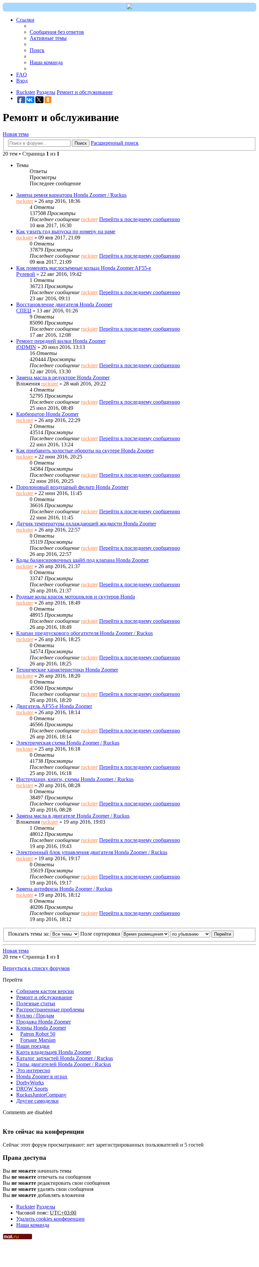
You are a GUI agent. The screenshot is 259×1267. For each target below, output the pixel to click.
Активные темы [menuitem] (48, 38)
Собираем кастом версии (45, 991)
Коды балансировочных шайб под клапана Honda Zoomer (82, 560)
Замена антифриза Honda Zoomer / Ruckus (64, 889)
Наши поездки (33, 1046)
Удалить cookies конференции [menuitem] (50, 1219)
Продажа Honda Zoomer (43, 1022)
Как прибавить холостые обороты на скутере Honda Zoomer (85, 450)
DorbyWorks (30, 1082)
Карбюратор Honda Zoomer (47, 414)
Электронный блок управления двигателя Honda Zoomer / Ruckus (91, 852)
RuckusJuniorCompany (41, 1095)
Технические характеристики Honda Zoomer (67, 670)
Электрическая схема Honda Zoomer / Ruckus (67, 743)
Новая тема (16, 134)
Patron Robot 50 (37, 1034)
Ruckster (25, 1207)
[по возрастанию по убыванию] (190, 934)
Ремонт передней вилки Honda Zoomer (61, 341)
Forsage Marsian (38, 1040)
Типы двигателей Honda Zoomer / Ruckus (63, 1064)
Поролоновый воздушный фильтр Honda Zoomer (72, 487)
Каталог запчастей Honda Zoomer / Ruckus (64, 1058)
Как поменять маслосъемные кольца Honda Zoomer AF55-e (83, 268)
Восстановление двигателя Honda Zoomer (64, 304)
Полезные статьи (35, 1003)
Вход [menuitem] (22, 81)
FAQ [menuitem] (21, 74)
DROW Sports (32, 1089)
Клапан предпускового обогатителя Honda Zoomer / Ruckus (84, 633)
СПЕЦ (23, 310)
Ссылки (25, 20)
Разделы (45, 1207)
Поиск (81, 143)
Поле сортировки (101, 934)
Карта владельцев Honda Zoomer (53, 1052)
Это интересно (33, 1070)
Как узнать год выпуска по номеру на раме (65, 231)
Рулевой (25, 274)
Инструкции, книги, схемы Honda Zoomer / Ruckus (75, 779)
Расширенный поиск (115, 143)
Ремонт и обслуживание (44, 997)
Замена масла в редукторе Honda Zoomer (63, 377)
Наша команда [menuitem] (46, 62)
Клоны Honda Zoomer (41, 1028)
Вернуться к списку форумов (36, 968)
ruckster (24, 201)
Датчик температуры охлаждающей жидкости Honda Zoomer (86, 523)
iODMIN (26, 347)
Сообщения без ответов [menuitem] (57, 32)
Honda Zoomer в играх (41, 1076)
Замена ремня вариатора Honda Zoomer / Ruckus (71, 195)
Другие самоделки (37, 1101)
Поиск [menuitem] (37, 50)
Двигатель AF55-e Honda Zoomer (54, 706)
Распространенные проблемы (50, 1009)
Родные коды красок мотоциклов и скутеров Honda (75, 597)
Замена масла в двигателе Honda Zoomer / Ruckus (73, 816)
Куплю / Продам (35, 1015)
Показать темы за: (29, 934)
